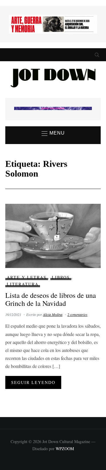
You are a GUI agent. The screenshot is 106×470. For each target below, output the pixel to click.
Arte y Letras (27, 277)
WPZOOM (65, 448)
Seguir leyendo (33, 382)
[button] (53, 133)
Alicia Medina (52, 314)
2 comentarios (77, 314)
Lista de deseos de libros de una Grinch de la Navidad (50, 299)
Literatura (23, 284)
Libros (61, 277)
